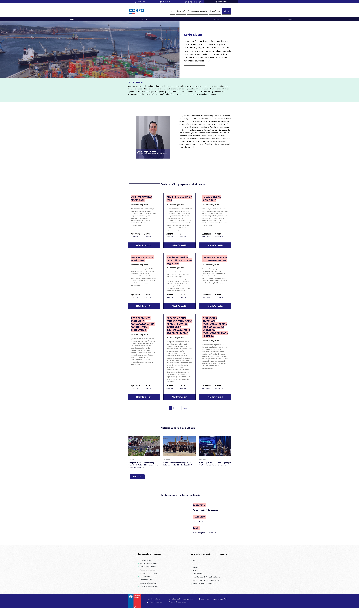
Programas (144, 19)
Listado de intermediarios (148, 573)
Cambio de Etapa (198, 574)
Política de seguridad (155, 602)
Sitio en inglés (141, 1)
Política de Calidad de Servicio (150, 586)
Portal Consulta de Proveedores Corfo (205, 580)
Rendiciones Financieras (148, 567)
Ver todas (137, 477)
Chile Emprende (145, 560)
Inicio (172, 11)
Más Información (143, 245)
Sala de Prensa (215, 11)
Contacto (290, 19)
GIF (193, 564)
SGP (193, 561)
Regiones (226, 11)
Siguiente (186, 408)
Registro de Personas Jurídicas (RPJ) (204, 583)
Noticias (217, 19)
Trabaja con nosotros (147, 570)
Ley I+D (195, 570)
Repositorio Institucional (148, 583)
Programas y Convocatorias (197, 11)
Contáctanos (166, 1)
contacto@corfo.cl (221, 599)
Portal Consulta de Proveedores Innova (206, 577)
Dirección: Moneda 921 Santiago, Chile (181, 599)
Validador (195, 567)
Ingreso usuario (222, 1)
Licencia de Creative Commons (180, 602)
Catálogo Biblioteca (146, 580)
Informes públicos (146, 576)
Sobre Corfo (181, 11)
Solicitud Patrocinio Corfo (148, 563)
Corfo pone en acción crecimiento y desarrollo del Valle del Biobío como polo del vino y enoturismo (143, 465)
